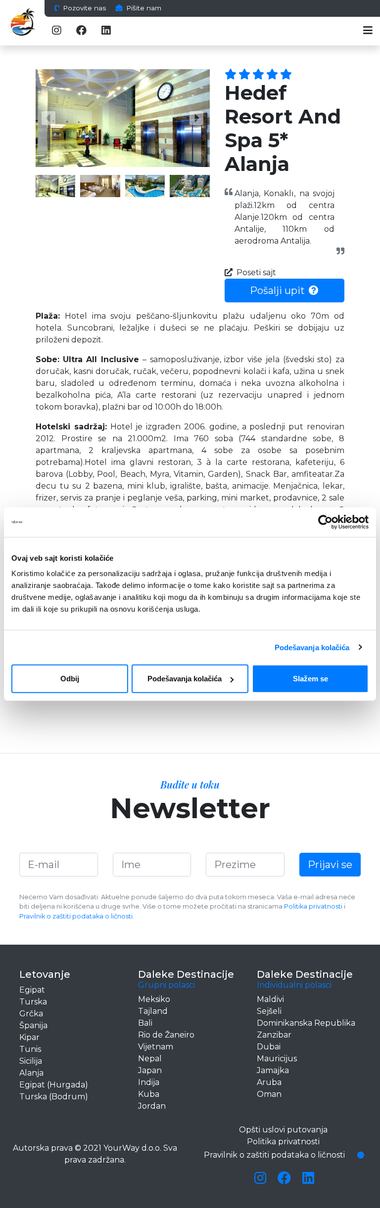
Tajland (153, 1011)
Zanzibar (274, 1035)
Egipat (32, 990)
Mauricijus (277, 1058)
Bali (145, 1023)
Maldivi (270, 999)
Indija (148, 1082)
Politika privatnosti (313, 906)
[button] (49, 118)
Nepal (150, 1058)
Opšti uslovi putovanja (283, 1129)
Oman (269, 1094)
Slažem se (310, 678)
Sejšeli (269, 1011)
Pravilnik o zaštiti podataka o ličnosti (76, 916)
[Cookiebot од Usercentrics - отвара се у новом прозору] (325, 521)
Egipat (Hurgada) (53, 1084)
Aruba (269, 1082)
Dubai (269, 1046)
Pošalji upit (277, 290)
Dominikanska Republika (306, 1023)
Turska (33, 1001)
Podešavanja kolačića (312, 647)
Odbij (69, 678)
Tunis (30, 1049)
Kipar (29, 1037)
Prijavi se (330, 865)
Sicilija (30, 1061)
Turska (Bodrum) (53, 1096)
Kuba (148, 1094)
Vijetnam (155, 1046)
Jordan (152, 1106)
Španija (33, 1025)
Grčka (31, 1013)
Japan (150, 1070)
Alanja (31, 1073)
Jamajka (273, 1070)
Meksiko (154, 999)
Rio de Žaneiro (166, 1035)
